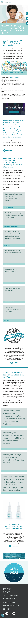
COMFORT (16, 77)
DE (4, 609)
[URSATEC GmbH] (6, 2)
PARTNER (15, 362)
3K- (11, 77)
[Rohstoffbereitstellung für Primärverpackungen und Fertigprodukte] (14, 218)
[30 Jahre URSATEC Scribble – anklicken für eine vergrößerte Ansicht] (14, 66)
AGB (19, 605)
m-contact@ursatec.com (9, 598)
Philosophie (9, 150)
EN (8, 609)
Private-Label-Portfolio (20, 79)
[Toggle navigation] (26, 2)
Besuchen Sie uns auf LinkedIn (6, 613)
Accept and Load (14, 111)
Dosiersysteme (15, 546)
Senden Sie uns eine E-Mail (13, 613)
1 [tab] (1, 21)
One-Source (6, 88)
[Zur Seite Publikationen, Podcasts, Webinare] (14, 555)
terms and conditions (10, 108)
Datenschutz (13, 605)
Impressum (6, 605)
